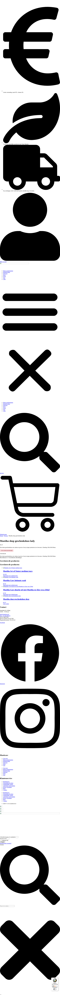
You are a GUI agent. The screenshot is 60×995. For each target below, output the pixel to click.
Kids (4, 764)
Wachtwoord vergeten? (5, 843)
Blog (4, 788)
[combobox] (7, 906)
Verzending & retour (8, 783)
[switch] (54, 989)
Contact (5, 790)
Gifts (4, 279)
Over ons (5, 758)
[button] (30, 341)
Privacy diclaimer (7, 787)
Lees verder (6, 603)
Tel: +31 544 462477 (5, 615)
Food (4, 276)
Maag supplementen (8, 271)
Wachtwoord (3, 838)
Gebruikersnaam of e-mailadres (7, 837)
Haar (4, 275)
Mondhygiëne (6, 272)
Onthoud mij (5, 840)
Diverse (6, 535)
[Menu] (57, 978)
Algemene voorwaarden (9, 785)
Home (1, 535)
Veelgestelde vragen (8, 784)
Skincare (5, 273)
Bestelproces (6, 781)
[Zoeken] (0, 994)
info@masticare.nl (4, 614)
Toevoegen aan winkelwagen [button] (10, 575)
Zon (4, 277)
